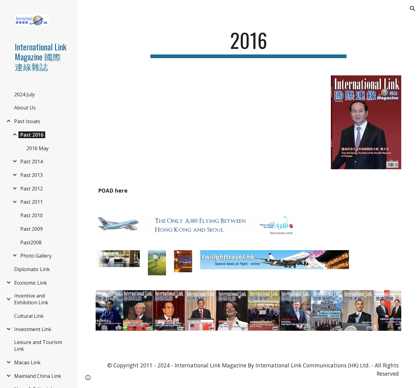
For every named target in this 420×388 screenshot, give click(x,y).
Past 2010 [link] (31, 215)
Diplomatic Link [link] (32, 269)
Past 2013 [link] (31, 175)
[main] (248, 43)
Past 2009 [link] (31, 229)
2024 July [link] (24, 94)
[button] (412, 8)
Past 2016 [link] (31, 134)
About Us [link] (25, 107)
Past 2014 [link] (31, 161)
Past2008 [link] (31, 242)
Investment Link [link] (32, 329)
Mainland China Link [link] (37, 376)
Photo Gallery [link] (36, 255)
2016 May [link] (37, 148)
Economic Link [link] (30, 282)
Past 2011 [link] (31, 201)
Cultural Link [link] (29, 316)
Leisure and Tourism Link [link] (38, 345)
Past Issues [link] (27, 121)
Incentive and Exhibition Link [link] (31, 299)
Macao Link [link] (27, 362)
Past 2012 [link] (31, 188)
